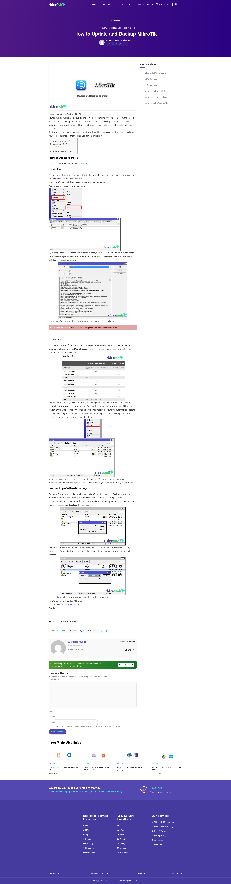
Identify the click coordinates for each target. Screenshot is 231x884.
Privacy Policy (160, 836)
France (88, 839)
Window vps (148, 4)
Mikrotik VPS (101, 28)
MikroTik (83, 164)
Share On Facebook (90, 631)
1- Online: (58, 146)
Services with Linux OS (155, 91)
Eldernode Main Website (155, 73)
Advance (116, 20)
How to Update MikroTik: (60, 144)
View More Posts (126, 642)
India (122, 835)
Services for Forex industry (156, 97)
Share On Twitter (70, 631)
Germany (89, 844)
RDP (129, 4)
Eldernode (92, 4)
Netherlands (90, 852)
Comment (54, 679)
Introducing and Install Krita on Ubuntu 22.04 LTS (96, 768)
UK (86, 826)
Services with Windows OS (156, 103)
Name (52, 711)
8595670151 (164, 4)
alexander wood (77, 641)
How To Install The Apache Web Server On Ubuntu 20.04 (94, 328)
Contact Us (158, 840)
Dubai (122, 839)
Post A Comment (126, 665)
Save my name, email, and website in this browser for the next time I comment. (86, 726)
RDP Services (151, 85)
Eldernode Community (163, 827)
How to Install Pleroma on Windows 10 (63, 768)
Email (52, 716)
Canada (123, 848)
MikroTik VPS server (70, 605)
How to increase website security (130, 767)
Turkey (122, 844)
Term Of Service (160, 831)
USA (87, 830)
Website (52, 722)
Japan (88, 835)
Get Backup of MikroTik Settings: (63, 151)
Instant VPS (120, 4)
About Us (158, 844)
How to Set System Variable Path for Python (166, 768)
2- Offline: (58, 149)
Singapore (89, 848)
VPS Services (151, 79)
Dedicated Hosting (106, 4)
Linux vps (137, 4)
